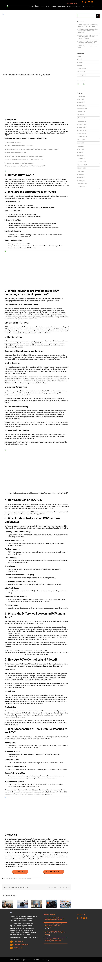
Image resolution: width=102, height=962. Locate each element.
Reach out (44, 864)
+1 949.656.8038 (71, 3)
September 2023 (82, 137)
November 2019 (82, 183)
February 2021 (82, 158)
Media (80, 65)
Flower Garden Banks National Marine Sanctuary (22, 381)
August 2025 (81, 112)
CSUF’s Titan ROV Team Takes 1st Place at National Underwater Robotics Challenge (87, 36)
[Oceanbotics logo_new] (21, 6)
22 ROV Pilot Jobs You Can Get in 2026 (87, 46)
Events (80, 59)
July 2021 (81, 149)
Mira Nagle (6, 878)
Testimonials (81, 72)
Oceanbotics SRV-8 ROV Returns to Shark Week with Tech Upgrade (88, 25)
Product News (82, 68)
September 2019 (82, 187)
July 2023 (81, 143)
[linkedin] (92, 2)
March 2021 (81, 155)
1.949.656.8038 (19, 941)
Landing (23, 878)
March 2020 (81, 177)
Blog (20, 878)
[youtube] (89, 2)
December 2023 (82, 127)
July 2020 (81, 171)
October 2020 (82, 168)
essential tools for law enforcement (28, 309)
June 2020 (81, 174)
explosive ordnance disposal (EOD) (29, 343)
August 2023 (81, 140)
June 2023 (81, 146)
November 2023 (82, 130)
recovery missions (25, 311)
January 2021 (82, 162)
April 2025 (81, 115)
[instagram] (85, 2)
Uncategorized (28, 878)
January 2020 (82, 180)
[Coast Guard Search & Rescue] (86, 86)
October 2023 (82, 133)
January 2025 (82, 121)
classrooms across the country (36, 377)
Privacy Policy (18, 948)
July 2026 (81, 99)
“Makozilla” (22, 444)
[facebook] (82, 2)
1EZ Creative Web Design (42, 960)
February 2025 (82, 118)
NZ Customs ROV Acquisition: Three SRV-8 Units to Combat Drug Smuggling (88, 30)
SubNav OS (8, 680)
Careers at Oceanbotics (21, 944)
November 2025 (82, 108)
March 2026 (81, 102)
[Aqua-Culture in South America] (80, 86)
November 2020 (82, 165)
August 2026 (81, 96)
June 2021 (81, 152)
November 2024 (82, 124)
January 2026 (82, 105)
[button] (92, 6)
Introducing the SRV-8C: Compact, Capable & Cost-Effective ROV (87, 41)
